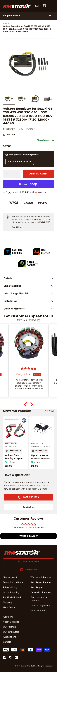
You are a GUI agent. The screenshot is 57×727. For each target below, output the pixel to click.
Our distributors (11, 632)
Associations (9, 637)
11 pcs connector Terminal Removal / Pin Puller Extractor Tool (41, 460)
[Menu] (51, 5)
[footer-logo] (22, 552)
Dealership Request (40, 593)
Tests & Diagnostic (40, 606)
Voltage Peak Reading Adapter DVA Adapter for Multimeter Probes (14, 460)
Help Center (9, 608)
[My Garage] (37, 5)
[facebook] (4, 658)
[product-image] (15, 429)
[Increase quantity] (17, 174)
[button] (28, 192)
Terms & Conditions (13, 583)
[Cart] (44, 5)
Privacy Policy (10, 588)
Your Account (10, 578)
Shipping (7, 603)
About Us (8, 617)
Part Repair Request (41, 583)
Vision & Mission (11, 622)
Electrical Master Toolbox (39, 599)
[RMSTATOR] (17, 6)
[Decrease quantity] (6, 174)
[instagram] (10, 658)
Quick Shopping (11, 593)
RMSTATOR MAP (12, 598)
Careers (7, 642)
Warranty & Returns (40, 578)
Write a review (28, 536)
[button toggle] (50, 15)
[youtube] (16, 658)
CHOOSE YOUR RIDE (19, 162)
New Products (37, 611)
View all (49, 411)
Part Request (37, 588)
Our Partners (9, 627)
